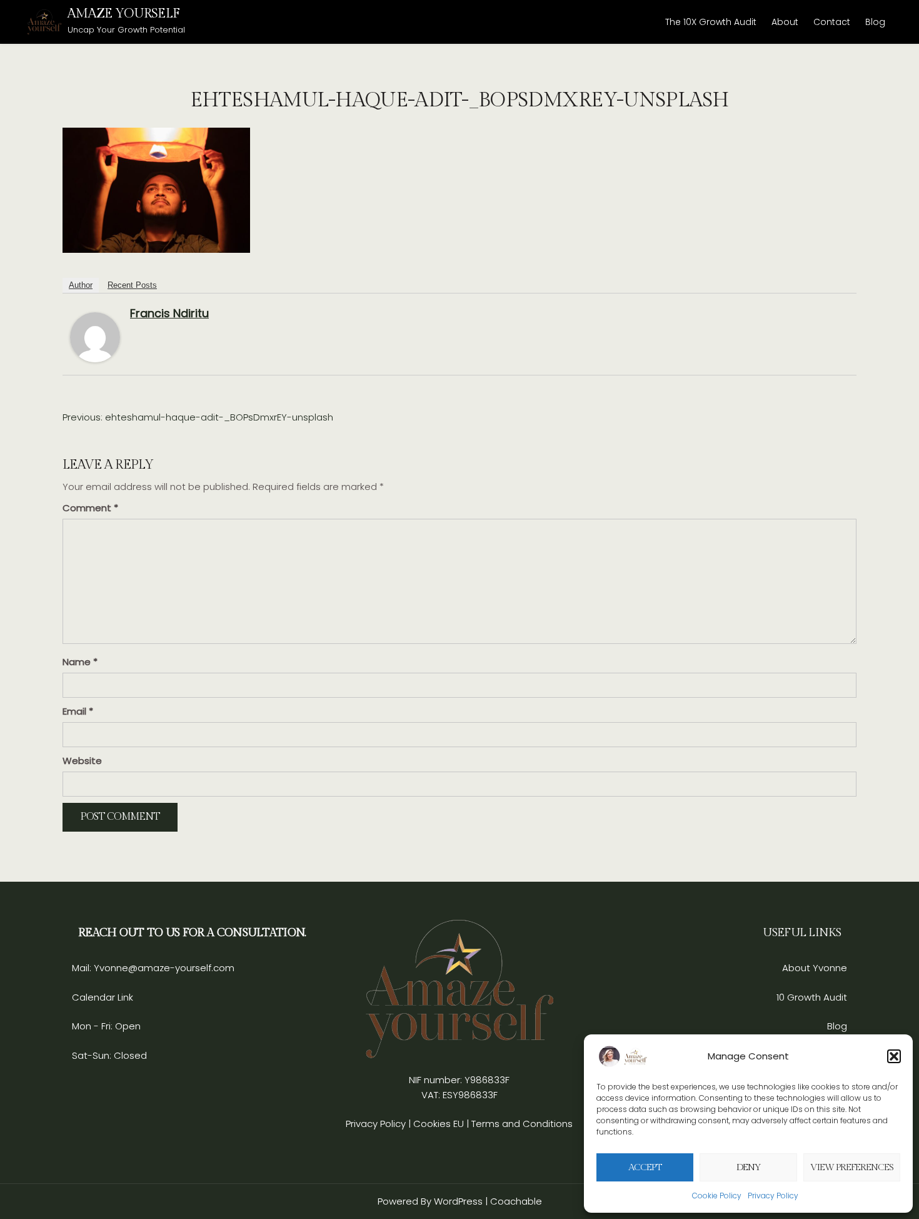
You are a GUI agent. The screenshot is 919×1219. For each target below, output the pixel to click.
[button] (894, 1056)
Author (81, 285)
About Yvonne (814, 967)
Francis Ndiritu (169, 313)
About (784, 22)
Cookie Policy (716, 1195)
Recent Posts (132, 285)
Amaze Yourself (123, 13)
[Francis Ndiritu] (95, 336)
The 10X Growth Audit (710, 22)
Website (82, 760)
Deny (748, 1167)
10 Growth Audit (811, 997)
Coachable (516, 1201)
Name (80, 661)
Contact (831, 22)
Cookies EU (438, 1123)
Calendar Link (102, 997)
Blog (875, 22)
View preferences (851, 1167)
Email (78, 711)
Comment (90, 507)
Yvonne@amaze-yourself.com (162, 967)
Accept (644, 1167)
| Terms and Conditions (519, 1123)
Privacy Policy (773, 1195)
